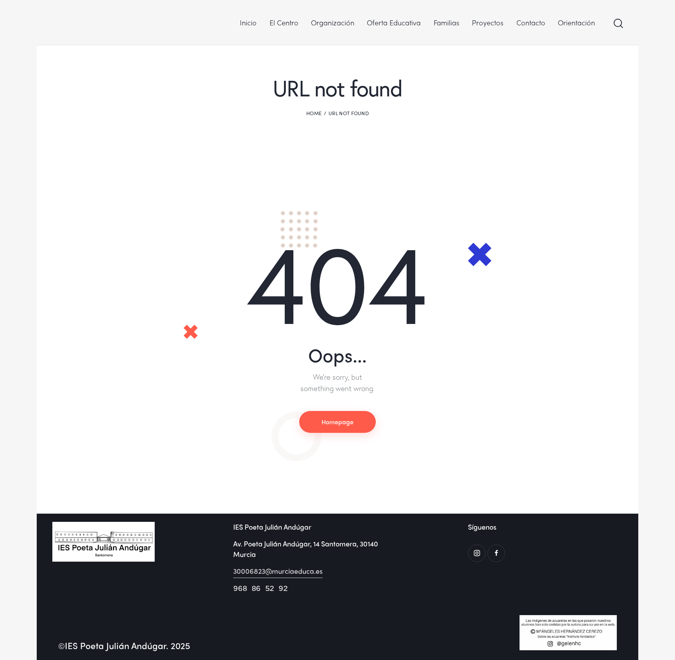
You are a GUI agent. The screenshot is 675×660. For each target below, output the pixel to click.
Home (313, 113)
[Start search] (618, 23)
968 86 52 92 (260, 588)
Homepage (337, 421)
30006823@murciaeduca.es (278, 571)
